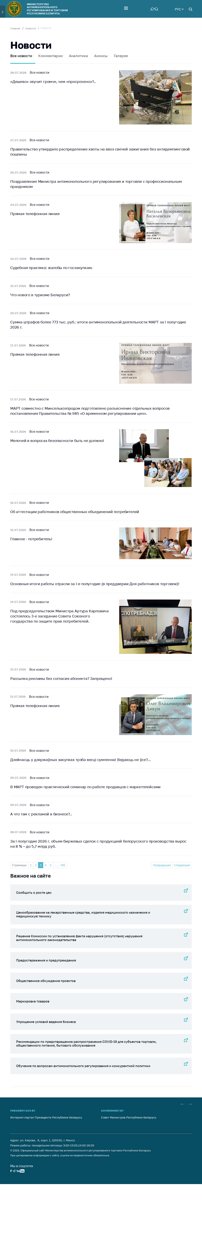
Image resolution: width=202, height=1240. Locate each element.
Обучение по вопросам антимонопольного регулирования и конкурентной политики (83, 1066)
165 (63, 865)
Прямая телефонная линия (35, 213)
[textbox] (179, 9)
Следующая (182, 865)
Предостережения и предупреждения (46, 960)
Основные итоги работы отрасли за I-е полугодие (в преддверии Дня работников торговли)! (94, 583)
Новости (30, 28)
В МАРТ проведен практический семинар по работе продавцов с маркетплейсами (85, 786)
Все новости (21, 56)
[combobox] (179, 9)
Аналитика (78, 56)
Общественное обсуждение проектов (46, 981)
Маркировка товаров (32, 1001)
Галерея (121, 56)
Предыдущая (162, 865)
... (56, 865)
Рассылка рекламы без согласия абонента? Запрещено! (61, 678)
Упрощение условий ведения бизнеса (46, 1022)
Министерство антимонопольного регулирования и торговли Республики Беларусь (47, 9)
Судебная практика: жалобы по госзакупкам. (51, 267)
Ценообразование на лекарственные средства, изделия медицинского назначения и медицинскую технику (83, 914)
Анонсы (101, 56)
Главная (15, 28)
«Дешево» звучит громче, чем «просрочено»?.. (53, 81)
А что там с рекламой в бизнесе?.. (41, 814)
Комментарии (50, 56)
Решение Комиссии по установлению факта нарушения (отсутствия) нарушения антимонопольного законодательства (79, 938)
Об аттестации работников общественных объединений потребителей (74, 511)
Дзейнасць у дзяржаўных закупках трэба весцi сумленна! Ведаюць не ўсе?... (80, 759)
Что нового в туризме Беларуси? (40, 294)
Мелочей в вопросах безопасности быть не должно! (57, 440)
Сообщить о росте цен (33, 893)
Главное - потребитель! (31, 538)
